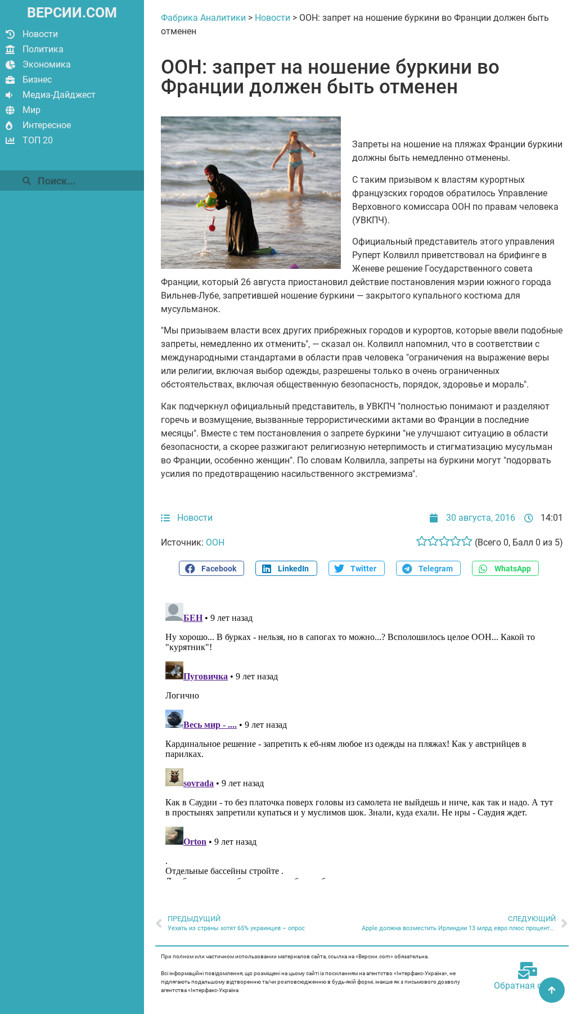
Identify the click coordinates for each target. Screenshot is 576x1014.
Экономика (46, 64)
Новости (40, 34)
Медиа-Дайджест (59, 94)
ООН (215, 542)
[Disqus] (362, 739)
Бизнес (37, 79)
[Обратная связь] (527, 970)
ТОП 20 (37, 140)
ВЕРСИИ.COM (72, 12)
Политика (43, 49)
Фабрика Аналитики (203, 17)
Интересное (46, 125)
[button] (211, 568)
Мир (31, 110)
